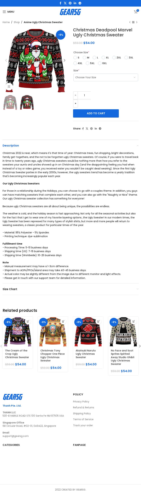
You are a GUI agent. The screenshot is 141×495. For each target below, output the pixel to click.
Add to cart (96, 113)
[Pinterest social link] (70, 3)
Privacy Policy (81, 401)
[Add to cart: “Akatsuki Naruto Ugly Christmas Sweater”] (98, 321)
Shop (17, 22)
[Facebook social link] (61, 3)
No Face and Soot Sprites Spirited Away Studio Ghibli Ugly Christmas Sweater (122, 357)
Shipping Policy (82, 413)
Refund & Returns (83, 407)
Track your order (83, 425)
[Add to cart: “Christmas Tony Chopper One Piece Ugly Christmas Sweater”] (63, 321)
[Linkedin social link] (75, 3)
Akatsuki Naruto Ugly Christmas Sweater (86, 354)
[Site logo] (70, 11)
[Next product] (136, 22)
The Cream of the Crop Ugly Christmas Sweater (17, 354)
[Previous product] (130, 22)
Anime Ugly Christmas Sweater (43, 22)
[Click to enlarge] (9, 87)
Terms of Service (83, 419)
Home (6, 22)
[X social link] (65, 3)
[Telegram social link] (79, 3)
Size (76, 70)
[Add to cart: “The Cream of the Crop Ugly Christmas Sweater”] (28, 321)
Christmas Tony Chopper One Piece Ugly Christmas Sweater (52, 355)
